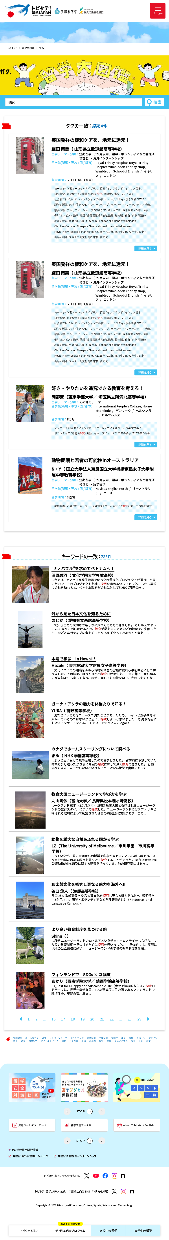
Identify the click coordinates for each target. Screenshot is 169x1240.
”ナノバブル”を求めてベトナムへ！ (82, 568)
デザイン (153, 1038)
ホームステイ (32, 1038)
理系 (123, 1038)
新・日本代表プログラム (70, 1229)
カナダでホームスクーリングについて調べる (90, 749)
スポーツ (140, 1038)
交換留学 (103, 1038)
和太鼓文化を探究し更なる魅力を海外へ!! (88, 884)
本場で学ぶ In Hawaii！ (73, 658)
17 (63, 1019)
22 (112, 1019)
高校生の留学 (108, 1231)
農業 (109, 1041)
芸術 (141, 1041)
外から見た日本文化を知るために (81, 613)
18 (73, 1019)
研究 (44, 1038)
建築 (23, 1041)
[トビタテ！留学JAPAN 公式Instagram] (114, 1176)
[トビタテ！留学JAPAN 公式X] (87, 1176)
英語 (83, 1041)
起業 (131, 1038)
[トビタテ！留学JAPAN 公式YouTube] (96, 1176)
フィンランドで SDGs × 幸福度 (81, 974)
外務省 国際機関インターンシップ (75, 1156)
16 (53, 1019)
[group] (32, 1087)
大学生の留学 (143, 1231)
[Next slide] (101, 1111)
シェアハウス (121, 1041)
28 (130, 1019)
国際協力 (33, 1041)
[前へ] (20, 1019)
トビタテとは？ (29, 1231)
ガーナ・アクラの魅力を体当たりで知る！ (89, 703)
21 (102, 1019)
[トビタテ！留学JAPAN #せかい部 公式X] (114, 1191)
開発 (64, 1041)
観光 (133, 1041)
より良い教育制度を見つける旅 (79, 929)
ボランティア (77, 1038)
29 (139, 1019)
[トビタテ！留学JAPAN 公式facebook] (105, 1176)
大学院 (114, 1038)
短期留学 (17, 1038)
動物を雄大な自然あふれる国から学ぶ (85, 839)
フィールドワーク (49, 1041)
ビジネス (73, 1041)
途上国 (92, 1041)
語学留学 (91, 1038)
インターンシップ (58, 1038)
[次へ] (148, 1019)
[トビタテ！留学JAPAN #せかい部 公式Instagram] (123, 1191)
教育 (15, 1041)
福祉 (101, 1041)
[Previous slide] (67, 1111)
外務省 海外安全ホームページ (28, 1156)
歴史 (148, 1041)
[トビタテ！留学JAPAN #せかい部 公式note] (132, 1192)
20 (92, 1019)
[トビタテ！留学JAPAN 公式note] (123, 1176)
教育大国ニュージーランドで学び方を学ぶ (89, 794)
